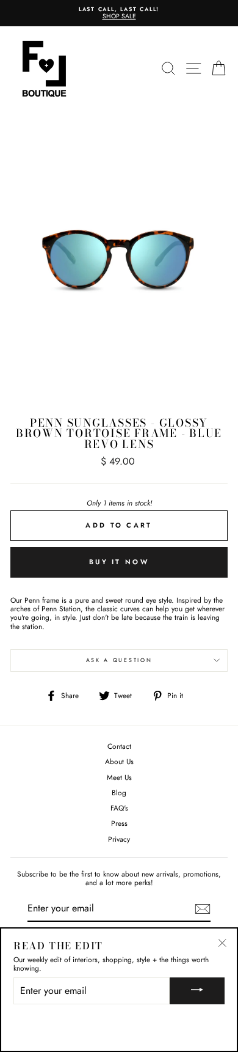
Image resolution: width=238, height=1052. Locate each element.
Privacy (119, 839)
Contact (119, 746)
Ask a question (119, 660)
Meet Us (119, 777)
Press (119, 823)
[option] (119, 13)
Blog (119, 792)
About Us (119, 761)
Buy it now (119, 562)
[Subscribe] (203, 909)
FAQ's (119, 808)
